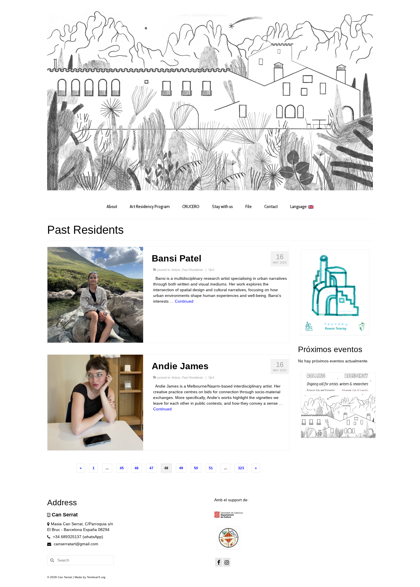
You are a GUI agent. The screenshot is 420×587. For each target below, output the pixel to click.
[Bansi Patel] (95, 294)
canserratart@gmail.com (75, 544)
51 (211, 468)
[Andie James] (95, 402)
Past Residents (192, 269)
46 (137, 468)
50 (196, 468)
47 (151, 468)
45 (122, 468)
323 (241, 468)
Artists (175, 269)
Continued (184, 301)
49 (181, 468)
